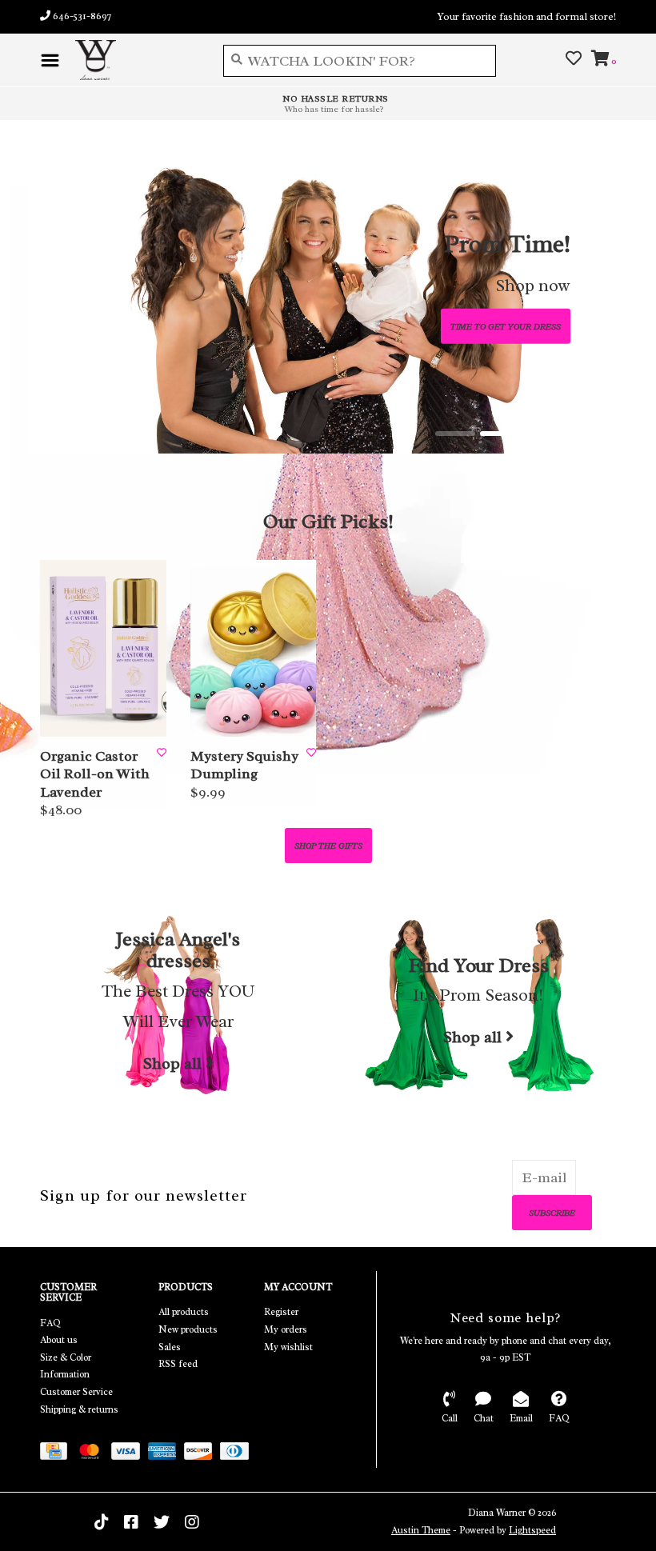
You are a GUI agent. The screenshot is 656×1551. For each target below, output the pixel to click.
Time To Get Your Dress (505, 325)
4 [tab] (590, 433)
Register (281, 1311)
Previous (80, 291)
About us (59, 1339)
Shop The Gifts (328, 845)
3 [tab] (545, 433)
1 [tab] (455, 433)
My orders (285, 1329)
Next (576, 291)
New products (188, 1329)
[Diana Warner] (137, 60)
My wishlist (288, 1347)
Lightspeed (532, 1530)
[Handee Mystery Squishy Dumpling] (253, 648)
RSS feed (178, 1363)
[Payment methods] (57, 1454)
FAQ (50, 1323)
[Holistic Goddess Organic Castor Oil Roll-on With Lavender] (103, 648)
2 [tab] (500, 433)
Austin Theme (420, 1530)
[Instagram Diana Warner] (192, 1522)
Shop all (172, 1063)
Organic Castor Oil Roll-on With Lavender (95, 774)
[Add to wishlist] (161, 752)
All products (183, 1311)
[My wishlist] (574, 59)
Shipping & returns (79, 1409)
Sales (169, 1347)
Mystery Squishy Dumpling (244, 765)
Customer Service (76, 1391)
